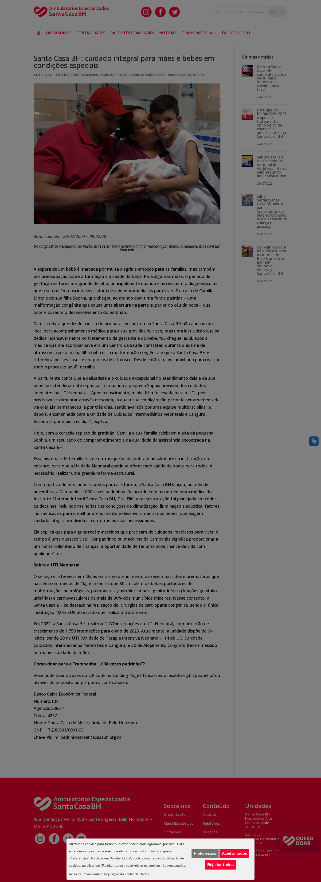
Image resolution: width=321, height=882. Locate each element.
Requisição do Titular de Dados (126, 874)
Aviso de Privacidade (84, 874)
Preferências (205, 853)
